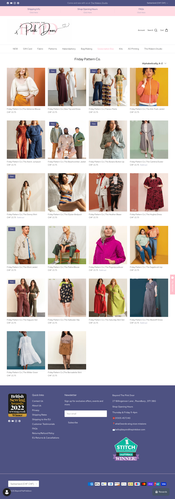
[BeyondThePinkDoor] (39, 30)
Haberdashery (69, 48)
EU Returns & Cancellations (45, 437)
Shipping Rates (39, 414)
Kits (121, 48)
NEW (15, 48)
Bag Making (86, 48)
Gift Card (27, 48)
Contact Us (37, 401)
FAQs (34, 428)
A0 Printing (133, 48)
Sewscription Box (105, 48)
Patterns (53, 48)
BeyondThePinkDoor (23, 491)
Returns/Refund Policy (43, 433)
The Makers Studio (153, 48)
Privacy (35, 410)
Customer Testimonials (43, 424)
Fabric (40, 48)
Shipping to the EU (41, 419)
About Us (36, 405)
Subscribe (73, 422)
